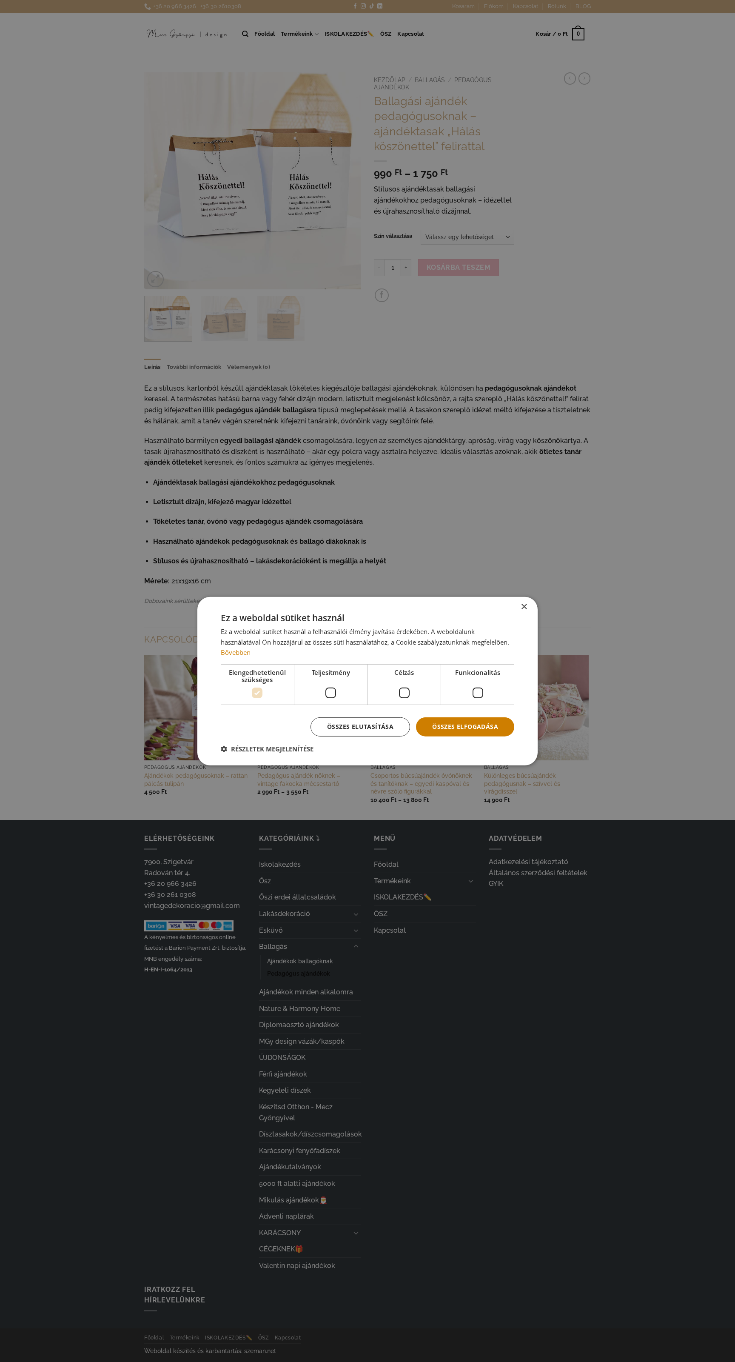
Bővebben (236, 652)
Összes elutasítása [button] (360, 726)
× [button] (524, 606)
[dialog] (367, 681)
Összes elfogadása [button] (465, 726)
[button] (267, 749)
